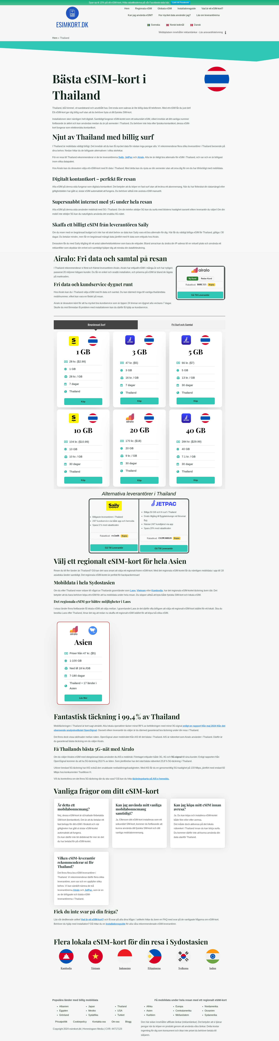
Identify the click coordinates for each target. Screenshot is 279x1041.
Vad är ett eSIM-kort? (212, 8)
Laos (133, 590)
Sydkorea (183, 968)
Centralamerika (183, 1010)
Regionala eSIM (143, 8)
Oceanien (210, 1010)
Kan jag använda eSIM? (140, 15)
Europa (179, 1006)
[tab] (96, 324)
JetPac (129, 157)
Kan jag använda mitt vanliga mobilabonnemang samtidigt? (138, 809)
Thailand (122, 1006)
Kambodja (157, 590)
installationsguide (115, 924)
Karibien (150, 1015)
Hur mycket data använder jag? (175, 15)
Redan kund (206, 278)
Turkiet (120, 1015)
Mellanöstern (182, 1015)
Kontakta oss (99, 1021)
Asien (149, 1010)
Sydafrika (93, 1015)
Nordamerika (211, 1006)
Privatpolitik (61, 1021)
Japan (91, 1006)
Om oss (115, 1021)
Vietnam (141, 590)
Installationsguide (187, 8)
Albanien (64, 1006)
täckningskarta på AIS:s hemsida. (150, 779)
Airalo (140, 157)
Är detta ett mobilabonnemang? (74, 807)
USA (119, 1010)
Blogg (128, 1021)
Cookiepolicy (80, 1021)
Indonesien (125, 968)
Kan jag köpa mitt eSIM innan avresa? (197, 807)
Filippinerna (154, 968)
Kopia (211, 285)
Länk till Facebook (180, 2)
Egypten (63, 1010)
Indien (212, 968)
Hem (126, 8)
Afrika (149, 1006)
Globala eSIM (165, 8)
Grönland (64, 1015)
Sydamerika (211, 1015)
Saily (121, 157)
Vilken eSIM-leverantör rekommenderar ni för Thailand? (76, 862)
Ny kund (192, 278)
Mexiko (92, 1010)
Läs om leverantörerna (208, 15)
